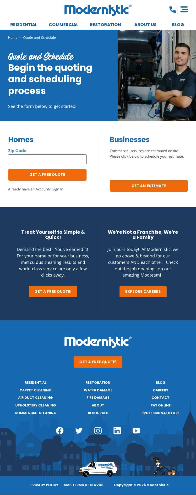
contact (160, 398)
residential (35, 383)
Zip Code (17, 151)
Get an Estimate (148, 186)
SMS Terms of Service (84, 485)
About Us (145, 25)
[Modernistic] (98, 10)
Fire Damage (98, 398)
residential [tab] (23, 25)
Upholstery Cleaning (35, 405)
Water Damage (98, 390)
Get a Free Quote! (53, 292)
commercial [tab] (63, 25)
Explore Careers (143, 292)
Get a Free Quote (47, 175)
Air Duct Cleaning (35, 398)
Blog (178, 25)
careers (160, 390)
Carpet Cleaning (36, 390)
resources (98, 413)
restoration (98, 383)
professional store (161, 413)
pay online (161, 405)
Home (12, 37)
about (98, 405)
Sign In (57, 189)
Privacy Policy (44, 485)
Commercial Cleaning (35, 413)
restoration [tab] (105, 25)
